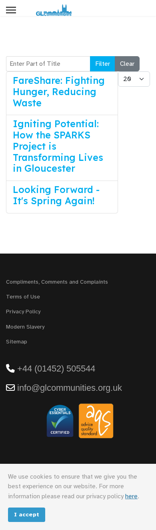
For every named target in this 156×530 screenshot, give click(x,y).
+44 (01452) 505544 (56, 368)
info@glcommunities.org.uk (69, 388)
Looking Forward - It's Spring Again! (56, 195)
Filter (102, 64)
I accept (26, 514)
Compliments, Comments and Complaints (57, 281)
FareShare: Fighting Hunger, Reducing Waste (59, 92)
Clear (127, 64)
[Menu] (11, 10)
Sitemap (16, 341)
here (131, 496)
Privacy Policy (23, 311)
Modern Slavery (25, 326)
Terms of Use (23, 296)
